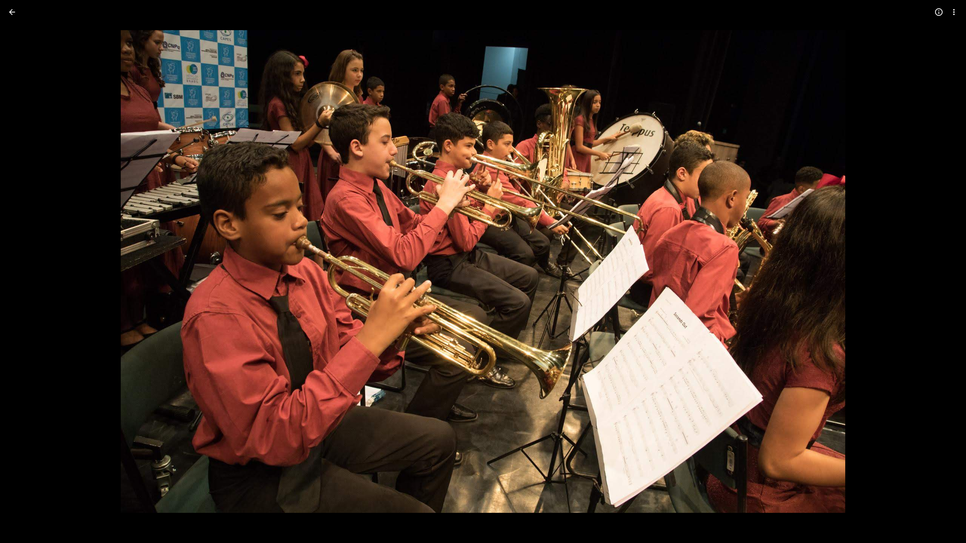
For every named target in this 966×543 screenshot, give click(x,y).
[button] (21, 271)
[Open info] (938, 12)
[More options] (953, 12)
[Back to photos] (12, 12)
